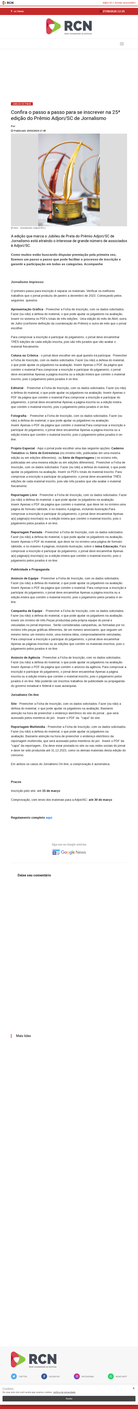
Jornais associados (124, 2)
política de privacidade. (64, 1392)
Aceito (69, 1398)
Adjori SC (108, 2)
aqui (49, 817)
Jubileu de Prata (22, 104)
